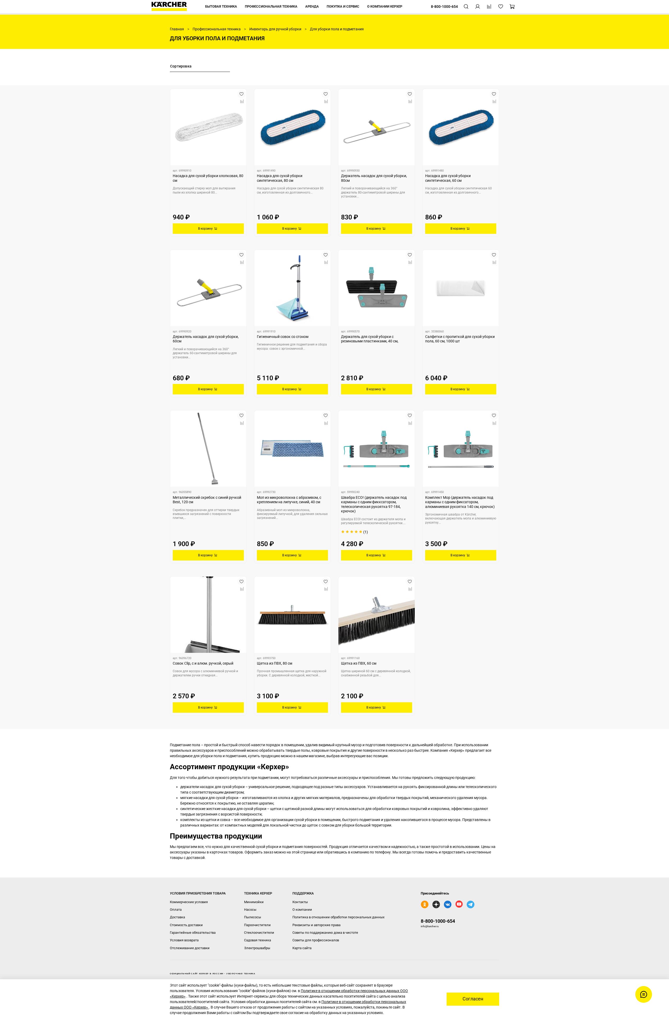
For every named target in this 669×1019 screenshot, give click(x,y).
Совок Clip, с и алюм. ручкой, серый (203, 663)
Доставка (177, 917)
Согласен (473, 998)
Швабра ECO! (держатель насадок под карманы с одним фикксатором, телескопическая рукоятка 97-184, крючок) (374, 504)
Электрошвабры (257, 948)
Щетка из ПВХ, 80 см (274, 663)
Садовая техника (257, 940)
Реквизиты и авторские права (316, 925)
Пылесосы (252, 917)
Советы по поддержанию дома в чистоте (325, 933)
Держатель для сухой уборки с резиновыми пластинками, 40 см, (369, 339)
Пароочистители (257, 925)
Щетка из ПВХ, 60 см (358, 663)
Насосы (250, 910)
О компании (302, 910)
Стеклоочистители (259, 933)
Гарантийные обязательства (193, 933)
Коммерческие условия (189, 902)
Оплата (176, 910)
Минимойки (254, 902)
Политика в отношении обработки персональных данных (338, 917)
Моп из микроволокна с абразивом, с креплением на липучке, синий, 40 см (289, 499)
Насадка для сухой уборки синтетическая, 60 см (448, 178)
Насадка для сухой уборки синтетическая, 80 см (279, 178)
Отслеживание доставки (190, 948)
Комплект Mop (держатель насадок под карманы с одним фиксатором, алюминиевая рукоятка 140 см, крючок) (460, 502)
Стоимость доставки (186, 925)
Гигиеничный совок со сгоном (282, 337)
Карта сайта (302, 948)
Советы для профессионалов (315, 940)
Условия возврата (184, 940)
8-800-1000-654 (438, 921)
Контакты (300, 902)
